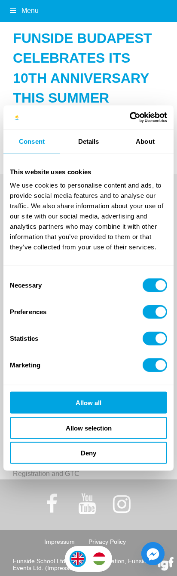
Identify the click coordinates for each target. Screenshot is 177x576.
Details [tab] (88, 141)
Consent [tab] (32, 141)
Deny (88, 453)
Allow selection (89, 427)
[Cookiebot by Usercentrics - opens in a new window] (129, 117)
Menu (30, 10)
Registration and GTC (46, 473)
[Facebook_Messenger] (153, 553)
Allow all (88, 402)
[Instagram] (122, 504)
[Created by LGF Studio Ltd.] (166, 564)
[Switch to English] (77, 559)
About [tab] (145, 141)
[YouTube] (87, 504)
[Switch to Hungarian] (99, 559)
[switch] (155, 312)
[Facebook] (52, 504)
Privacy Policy (107, 541)
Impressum (59, 541)
